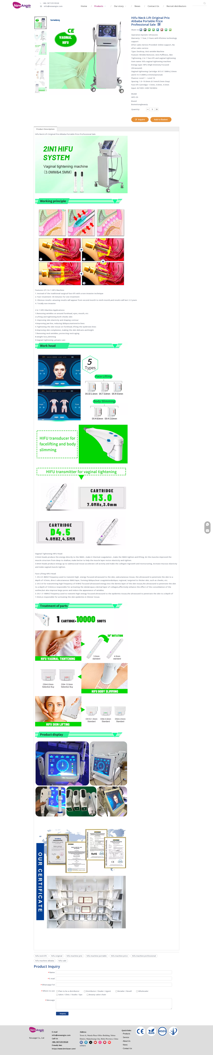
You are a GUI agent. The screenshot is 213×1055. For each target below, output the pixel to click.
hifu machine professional (144, 956)
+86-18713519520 (51, 3)
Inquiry (63, 1013)
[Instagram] (100, 1042)
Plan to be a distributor (68, 991)
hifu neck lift (41, 956)
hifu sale (62, 960)
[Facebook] (81, 1042)
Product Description (45, 129)
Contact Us (127, 1048)
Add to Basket (161, 119)
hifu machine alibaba (44, 960)
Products (126, 1034)
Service (126, 1037)
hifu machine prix (74, 956)
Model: (134, 94)
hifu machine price (119, 956)
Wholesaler (143, 991)
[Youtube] (95, 1042)
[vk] (109, 1042)
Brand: (134, 101)
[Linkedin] (86, 1042)
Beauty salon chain (97, 994)
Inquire (141, 119)
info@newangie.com (53, 6)
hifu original (56, 956)
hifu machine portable (97, 956)
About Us (126, 1041)
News (125, 1045)
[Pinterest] (104, 1042)
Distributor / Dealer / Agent (98, 991)
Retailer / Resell (124, 991)
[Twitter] (90, 1042)
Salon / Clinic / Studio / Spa (70, 994)
